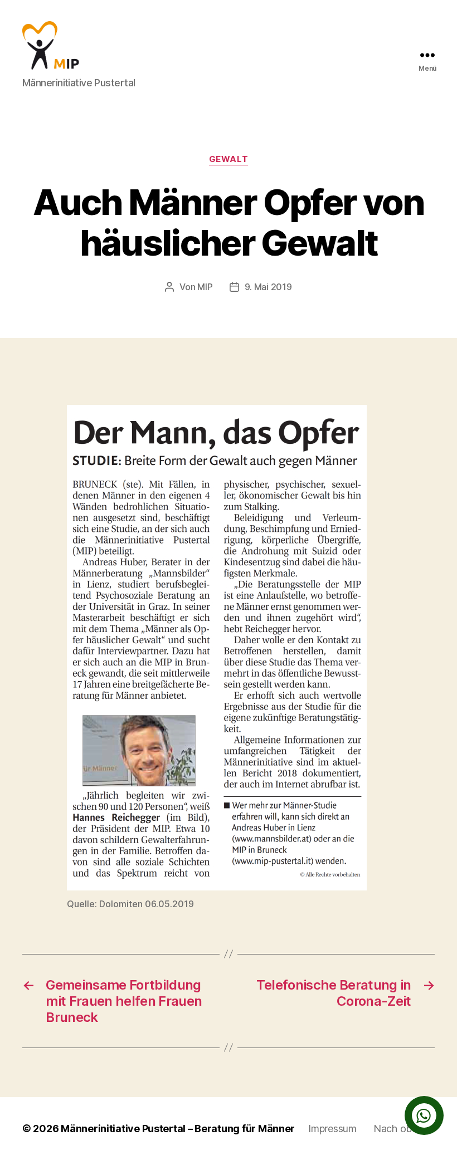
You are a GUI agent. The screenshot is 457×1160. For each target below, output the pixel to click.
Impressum (332, 1128)
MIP (204, 286)
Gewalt (228, 159)
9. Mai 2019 (268, 286)
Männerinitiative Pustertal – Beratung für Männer (178, 1128)
